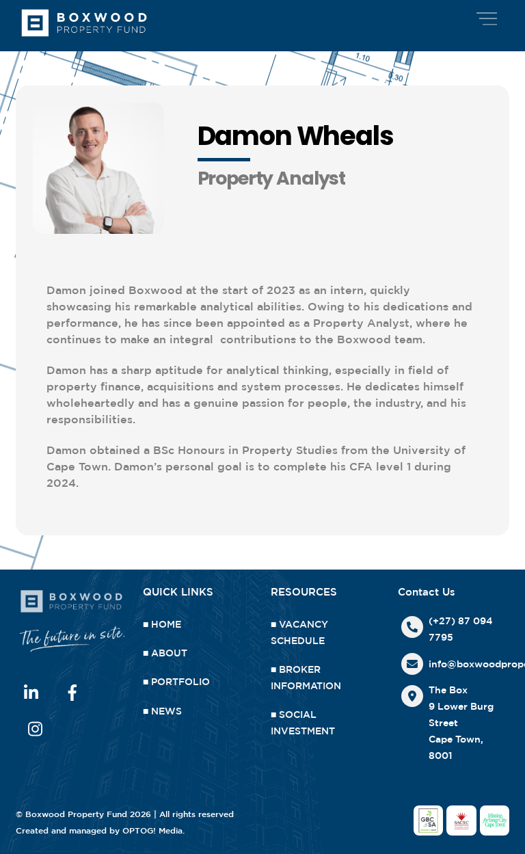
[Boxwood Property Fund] (84, 36)
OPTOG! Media (152, 830)
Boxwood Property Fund (76, 813)
